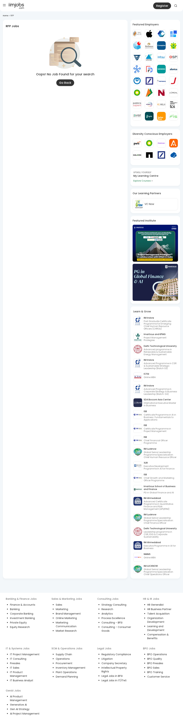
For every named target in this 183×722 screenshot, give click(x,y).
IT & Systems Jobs (17, 648)
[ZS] (137, 33)
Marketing (62, 609)
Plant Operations (66, 672)
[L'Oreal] (173, 92)
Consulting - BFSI (112, 622)
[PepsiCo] (161, 80)
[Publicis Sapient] (137, 104)
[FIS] (173, 116)
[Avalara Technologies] (173, 143)
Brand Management (68, 613)
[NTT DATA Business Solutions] (137, 80)
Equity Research (20, 627)
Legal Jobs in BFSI (112, 676)
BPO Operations (157, 654)
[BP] (149, 143)
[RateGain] (161, 143)
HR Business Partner (159, 609)
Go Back (65, 83)
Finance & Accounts (22, 605)
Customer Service (158, 676)
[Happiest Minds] (173, 45)
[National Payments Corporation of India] (149, 92)
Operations (63, 659)
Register (162, 6)
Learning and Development (155, 628)
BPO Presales (155, 663)
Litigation (107, 659)
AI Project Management (24, 713)
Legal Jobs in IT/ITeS (114, 680)
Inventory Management (70, 668)
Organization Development (155, 620)
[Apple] (149, 33)
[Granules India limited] (137, 45)
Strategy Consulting (114, 605)
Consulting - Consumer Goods (116, 629)
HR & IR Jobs (151, 599)
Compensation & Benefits (158, 636)
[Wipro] (149, 104)
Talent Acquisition (158, 613)
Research (107, 609)
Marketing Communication (66, 624)
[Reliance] (149, 45)
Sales (59, 605)
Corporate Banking (21, 613)
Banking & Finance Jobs (21, 599)
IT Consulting (18, 659)
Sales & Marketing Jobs (66, 599)
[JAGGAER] (173, 80)
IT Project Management (24, 654)
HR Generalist (155, 605)
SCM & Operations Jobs (66, 648)
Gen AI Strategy (19, 709)
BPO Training (155, 672)
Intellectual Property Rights (114, 669)
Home (5, 15)
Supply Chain (64, 654)
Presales (15, 663)
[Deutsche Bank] (149, 80)
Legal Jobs (104, 648)
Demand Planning (67, 676)
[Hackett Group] (173, 33)
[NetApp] (149, 154)
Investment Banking (22, 618)
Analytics (107, 613)
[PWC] (137, 143)
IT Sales (14, 668)
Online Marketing (66, 618)
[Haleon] (137, 154)
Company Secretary (114, 663)
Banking (15, 609)
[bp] (137, 92)
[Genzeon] (137, 69)
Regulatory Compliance (116, 654)
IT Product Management (18, 674)
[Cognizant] (161, 33)
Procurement (64, 663)
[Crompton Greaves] (161, 45)
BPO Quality (154, 659)
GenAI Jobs (13, 690)
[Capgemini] (173, 154)
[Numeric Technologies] (161, 92)
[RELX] (161, 104)
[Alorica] (173, 69)
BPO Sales (153, 668)
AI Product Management (18, 698)
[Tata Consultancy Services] (173, 104)
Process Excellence (113, 618)
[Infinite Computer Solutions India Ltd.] (149, 57)
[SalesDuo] (161, 116)
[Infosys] (161, 57)
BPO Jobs (149, 648)
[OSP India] (173, 57)
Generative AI (18, 704)
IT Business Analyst (21, 680)
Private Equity (18, 622)
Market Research (66, 631)
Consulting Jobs (107, 599)
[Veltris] (137, 57)
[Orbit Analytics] (137, 116)
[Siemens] (161, 69)
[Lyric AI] (149, 116)
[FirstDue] (149, 69)
